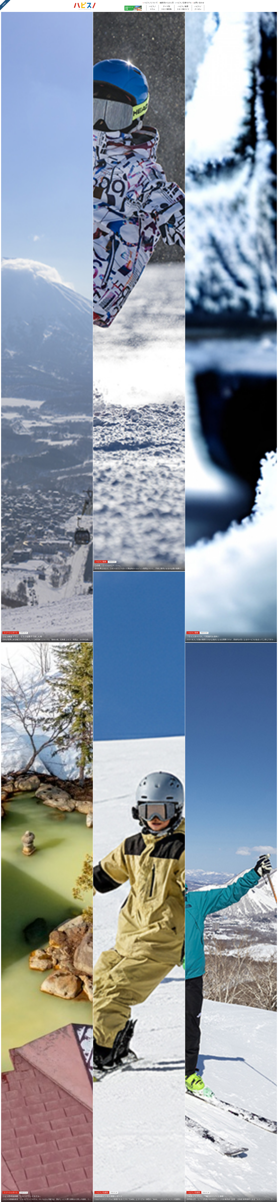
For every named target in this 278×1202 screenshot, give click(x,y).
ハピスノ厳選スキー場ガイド (183, 7)
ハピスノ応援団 (102, 1192)
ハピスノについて (151, 3)
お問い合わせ (199, 3)
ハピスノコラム (152, 7)
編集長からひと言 (167, 3)
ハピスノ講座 (101, 562)
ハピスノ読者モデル (184, 3)
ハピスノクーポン (197, 7)
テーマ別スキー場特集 (166, 7)
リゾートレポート (11, 633)
